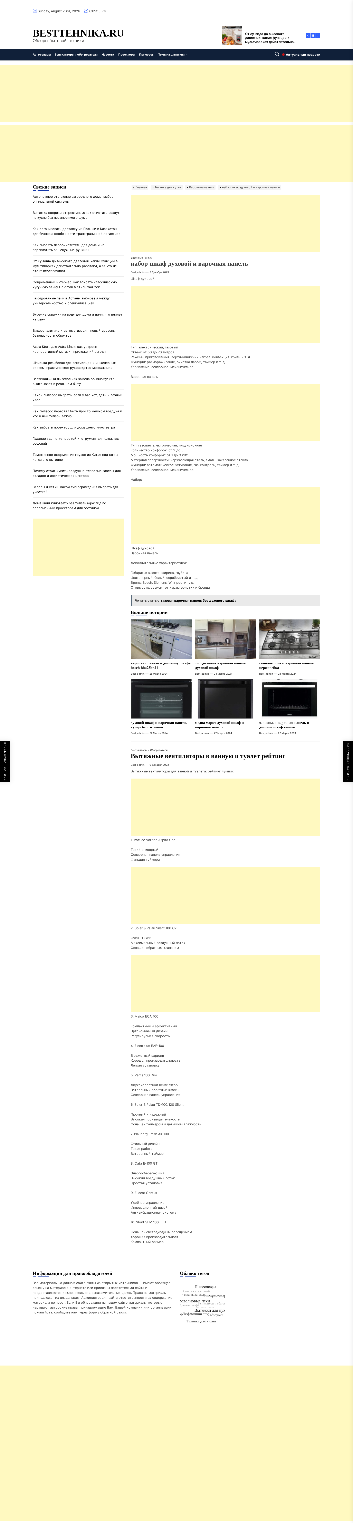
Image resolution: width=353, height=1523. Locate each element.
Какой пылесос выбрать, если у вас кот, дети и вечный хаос (77, 397)
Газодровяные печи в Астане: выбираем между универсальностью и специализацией (71, 300)
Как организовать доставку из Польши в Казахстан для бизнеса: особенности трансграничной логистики (77, 231)
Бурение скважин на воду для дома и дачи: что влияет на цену (77, 316)
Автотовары (42, 54)
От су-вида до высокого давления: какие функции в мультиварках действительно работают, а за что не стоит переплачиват (75, 266)
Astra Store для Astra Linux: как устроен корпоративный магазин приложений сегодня (70, 349)
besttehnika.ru (78, 33)
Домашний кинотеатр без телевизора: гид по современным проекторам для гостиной (69, 505)
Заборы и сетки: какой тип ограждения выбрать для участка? (75, 489)
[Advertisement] (122, 93)
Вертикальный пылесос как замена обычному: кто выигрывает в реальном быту (74, 381)
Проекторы (126, 54)
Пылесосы (146, 54)
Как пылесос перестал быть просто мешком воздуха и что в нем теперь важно (77, 413)
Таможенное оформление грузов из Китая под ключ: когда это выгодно (75, 457)
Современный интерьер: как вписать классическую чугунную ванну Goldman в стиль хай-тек (75, 284)
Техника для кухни (171, 54)
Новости (108, 54)
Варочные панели (141, 257)
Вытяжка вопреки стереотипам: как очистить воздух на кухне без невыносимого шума (76, 215)
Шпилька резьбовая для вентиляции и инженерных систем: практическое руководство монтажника (74, 365)
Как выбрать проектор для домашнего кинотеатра (74, 427)
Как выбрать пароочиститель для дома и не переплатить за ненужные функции (68, 247)
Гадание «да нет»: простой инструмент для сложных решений (76, 440)
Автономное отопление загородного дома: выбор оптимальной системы (73, 198)
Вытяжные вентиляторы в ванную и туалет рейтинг (208, 756)
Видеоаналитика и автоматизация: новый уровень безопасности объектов (74, 332)
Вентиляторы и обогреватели (76, 54)
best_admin (137, 272)
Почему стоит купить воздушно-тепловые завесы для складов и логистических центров (77, 473)
